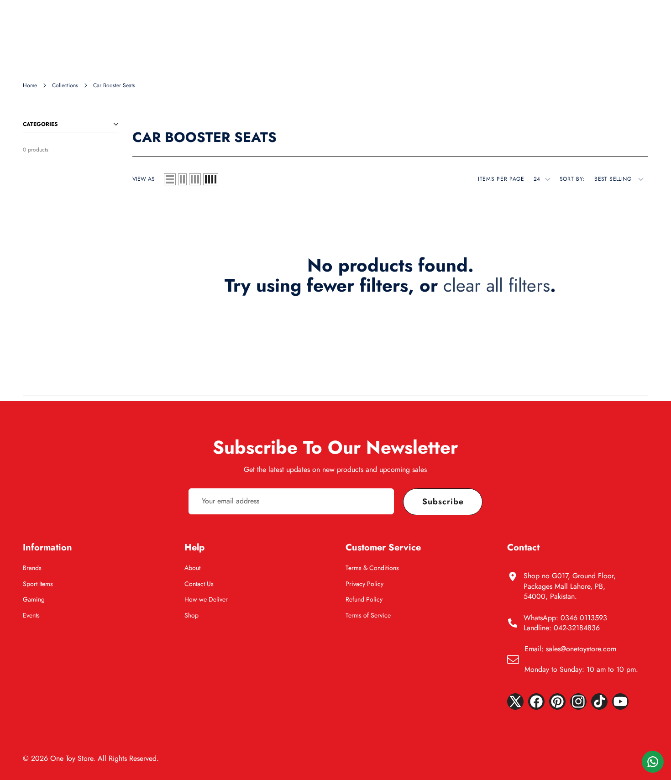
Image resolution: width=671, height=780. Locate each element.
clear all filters (496, 285)
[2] (182, 179)
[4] (210, 179)
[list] (170, 179)
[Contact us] (653, 762)
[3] (195, 179)
